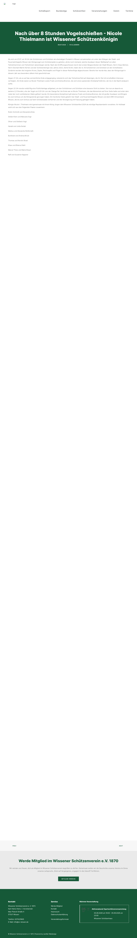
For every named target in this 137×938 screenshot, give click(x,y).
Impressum (55, 912)
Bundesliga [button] (61, 11)
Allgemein (75, 45)
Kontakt (54, 909)
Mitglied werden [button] (68, 879)
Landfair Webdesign (49, 934)
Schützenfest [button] (79, 11)
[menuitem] (46, 11)
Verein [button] (116, 11)
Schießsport (44, 11)
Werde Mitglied (56, 906)
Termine (129, 11)
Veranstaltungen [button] (99, 11)
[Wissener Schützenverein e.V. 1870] (13, 11)
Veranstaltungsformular (60, 919)
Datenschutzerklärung (59, 914)
